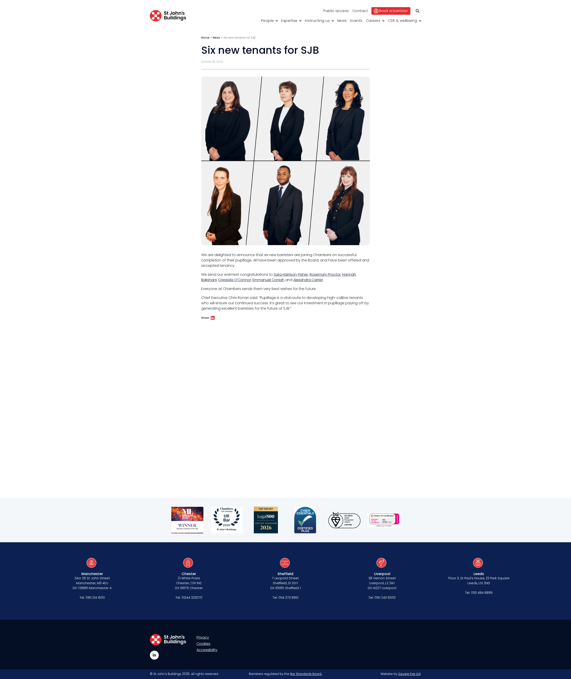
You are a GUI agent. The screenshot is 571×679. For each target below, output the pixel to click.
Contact (360, 10)
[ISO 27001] (384, 520)
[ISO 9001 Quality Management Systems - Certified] (344, 520)
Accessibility (207, 649)
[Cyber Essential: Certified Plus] (305, 520)
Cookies (203, 643)
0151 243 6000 (385, 597)
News (342, 20)
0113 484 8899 (481, 592)
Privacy (203, 637)
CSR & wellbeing (402, 20)
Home (205, 37)
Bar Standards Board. (306, 674)
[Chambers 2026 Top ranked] (227, 520)
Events (356, 20)
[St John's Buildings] (168, 15)
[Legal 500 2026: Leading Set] (266, 520)
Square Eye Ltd (409, 674)
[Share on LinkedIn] (213, 318)
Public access (336, 10)
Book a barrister (393, 10)
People (267, 20)
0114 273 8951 (288, 597)
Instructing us (317, 20)
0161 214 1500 (95, 597)
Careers (373, 20)
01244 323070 (192, 597)
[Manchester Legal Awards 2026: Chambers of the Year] (187, 520)
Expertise (289, 20)
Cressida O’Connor (235, 279)
